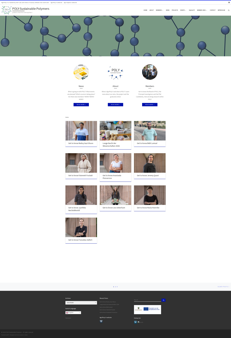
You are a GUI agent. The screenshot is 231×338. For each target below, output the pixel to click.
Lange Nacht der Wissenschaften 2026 (109, 304)
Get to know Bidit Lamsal (147, 143)
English (70, 312)
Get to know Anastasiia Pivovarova (108, 312)
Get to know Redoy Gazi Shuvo (80, 143)
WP (8, 335)
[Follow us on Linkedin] (229, 2)
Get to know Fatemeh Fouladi (80, 175)
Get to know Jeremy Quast (148, 175)
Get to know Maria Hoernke (148, 207)
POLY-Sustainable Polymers (14, 332)
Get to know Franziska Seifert (80, 240)
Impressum (68, 318)
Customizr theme (23, 335)
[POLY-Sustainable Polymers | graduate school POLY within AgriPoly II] (6, 10)
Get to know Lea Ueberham (114, 207)
